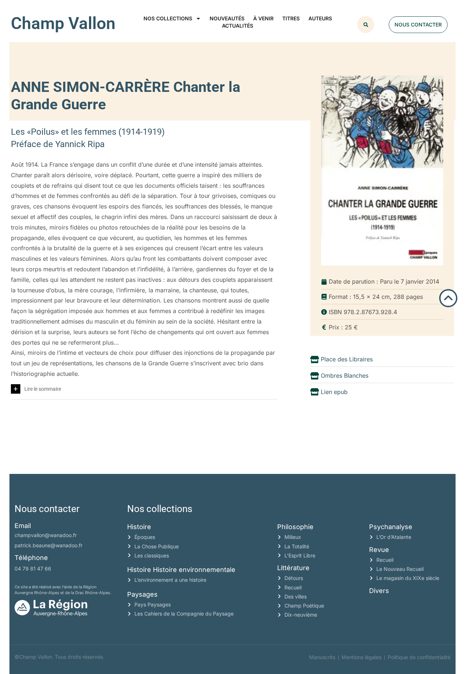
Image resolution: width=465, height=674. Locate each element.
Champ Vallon (63, 23)
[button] (365, 24)
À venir (263, 18)
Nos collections (167, 18)
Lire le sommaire (42, 389)
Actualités (237, 26)
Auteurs (320, 18)
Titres (291, 18)
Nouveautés (227, 18)
